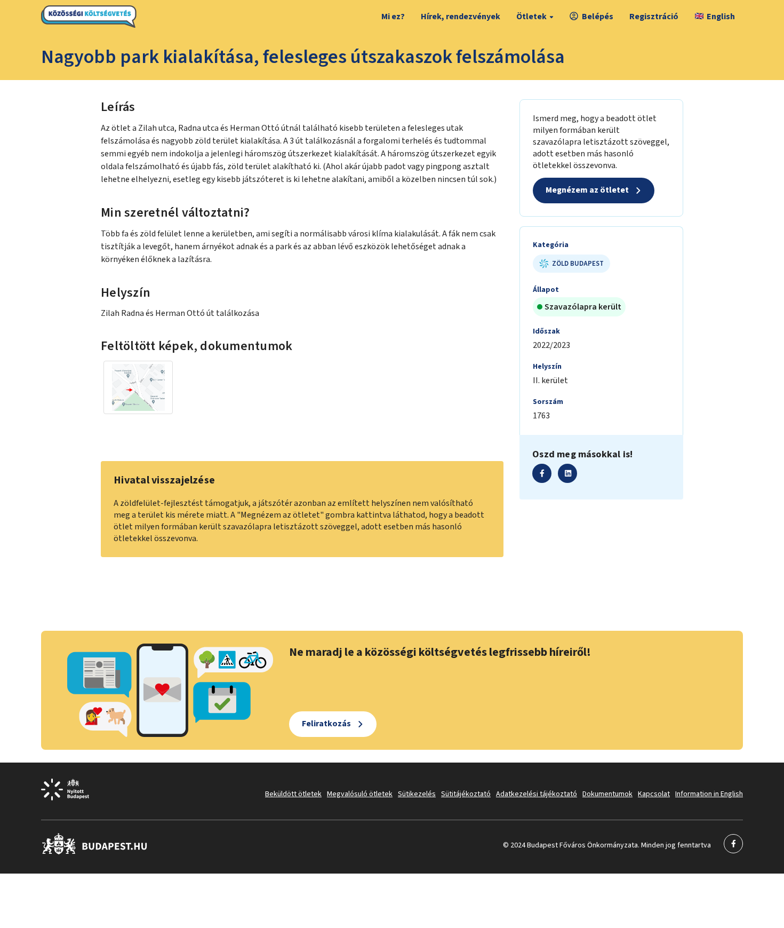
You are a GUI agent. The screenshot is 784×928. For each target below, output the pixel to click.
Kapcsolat (654, 794)
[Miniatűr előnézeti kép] (138, 387)
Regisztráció (653, 16)
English (721, 16)
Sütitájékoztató (466, 794)
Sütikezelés (417, 794)
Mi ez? (393, 16)
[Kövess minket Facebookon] (94, 852)
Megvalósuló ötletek (360, 794)
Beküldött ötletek (293, 794)
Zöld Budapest (578, 263)
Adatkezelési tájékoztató (536, 794)
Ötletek (531, 16)
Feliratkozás (326, 723)
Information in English (709, 794)
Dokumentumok (607, 794)
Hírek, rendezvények (460, 16)
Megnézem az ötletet (587, 190)
